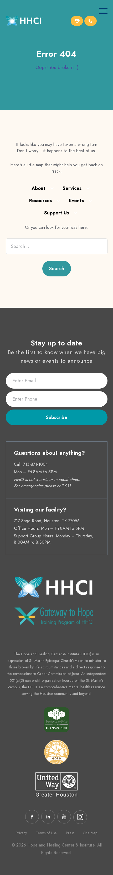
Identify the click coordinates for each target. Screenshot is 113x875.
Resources (40, 200)
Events (76, 200)
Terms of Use (46, 833)
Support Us (56, 212)
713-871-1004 (35, 464)
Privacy (21, 833)
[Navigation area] (103, 11)
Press (70, 833)
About (38, 188)
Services (72, 188)
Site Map (90, 833)
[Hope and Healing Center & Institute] (24, 22)
